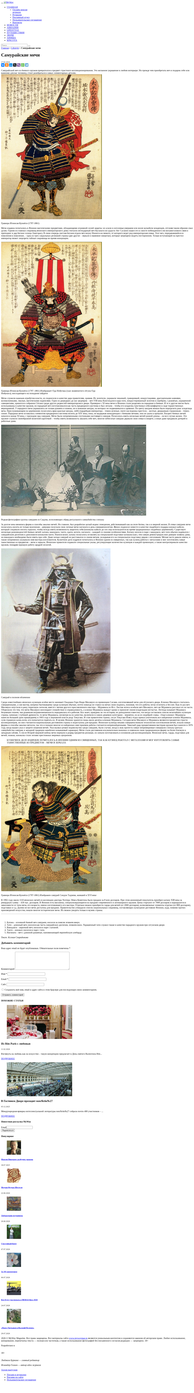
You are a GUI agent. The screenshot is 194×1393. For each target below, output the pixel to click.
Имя (4, 974)
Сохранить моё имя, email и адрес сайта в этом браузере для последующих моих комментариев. (51, 990)
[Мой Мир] (10, 65)
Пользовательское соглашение (21, 1380)
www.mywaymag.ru (78, 1338)
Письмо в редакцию (16, 1374)
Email (4, 979)
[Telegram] (26, 65)
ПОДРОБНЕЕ (8, 1058)
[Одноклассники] (7, 65)
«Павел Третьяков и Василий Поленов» (17, 1328)
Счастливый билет (9, 1244)
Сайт (3, 984)
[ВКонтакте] (3, 65)
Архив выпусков (9, 1370)
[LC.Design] (8, 1348)
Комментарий (7, 969)
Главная (5, 48)
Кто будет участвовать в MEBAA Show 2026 (19, 1300)
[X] (14, 65)
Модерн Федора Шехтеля (11, 1187)
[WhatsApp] (22, 65)
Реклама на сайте (15, 1377)
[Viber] (18, 65)
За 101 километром (9, 1272)
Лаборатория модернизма (12, 1216)
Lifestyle (15, 48)
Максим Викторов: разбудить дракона (17, 1159)
